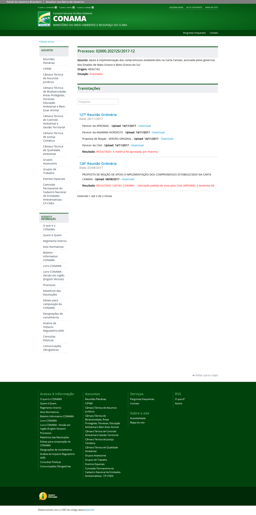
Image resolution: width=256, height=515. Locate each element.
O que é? (180, 399)
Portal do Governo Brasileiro (24, 2)
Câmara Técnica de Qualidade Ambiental (53, 150)
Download (144, 126)
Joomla (90, 509)
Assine (178, 403)
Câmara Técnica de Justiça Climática (53, 136)
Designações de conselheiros (53, 315)
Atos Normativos (53, 247)
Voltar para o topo (206, 375)
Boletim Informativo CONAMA (50, 256)
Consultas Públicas (49, 338)
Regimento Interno (55, 241)
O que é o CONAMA (49, 227)
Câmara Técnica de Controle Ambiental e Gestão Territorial (54, 121)
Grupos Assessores (50, 161)
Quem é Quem (52, 235)
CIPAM (47, 68)
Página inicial (46, 41)
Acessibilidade (176, 7)
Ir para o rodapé (85, 7)
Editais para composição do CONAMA (52, 304)
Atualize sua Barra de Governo (65, 2)
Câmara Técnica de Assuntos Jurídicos (53, 78)
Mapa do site (211, 7)
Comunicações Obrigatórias (52, 348)
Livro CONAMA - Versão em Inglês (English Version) (53, 275)
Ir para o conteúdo (47, 7)
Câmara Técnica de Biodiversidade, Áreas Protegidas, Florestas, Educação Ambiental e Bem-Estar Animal (54, 99)
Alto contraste (194, 7)
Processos (49, 285)
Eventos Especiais (54, 179)
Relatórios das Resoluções (52, 292)
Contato (214, 32)
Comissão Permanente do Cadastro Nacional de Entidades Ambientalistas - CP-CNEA (54, 194)
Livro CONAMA (52, 266)
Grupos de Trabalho (49, 171)
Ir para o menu (66, 7)
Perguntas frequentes (194, 32)
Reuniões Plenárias (49, 61)
